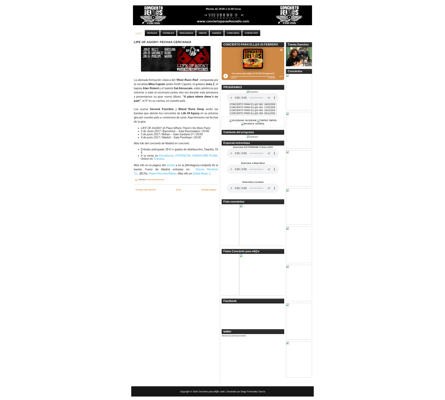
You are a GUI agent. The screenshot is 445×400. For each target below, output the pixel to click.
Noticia (161, 179)
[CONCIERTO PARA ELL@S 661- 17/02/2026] (253, 107)
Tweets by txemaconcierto (234, 335)
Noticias (152, 33)
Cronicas (168, 33)
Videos (203, 33)
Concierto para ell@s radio (211, 391)
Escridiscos (166, 155)
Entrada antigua (208, 189)
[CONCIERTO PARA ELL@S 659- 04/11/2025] (253, 113)
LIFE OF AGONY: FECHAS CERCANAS (162, 42)
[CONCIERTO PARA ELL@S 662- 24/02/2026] (253, 104)
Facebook (251, 120)
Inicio (138, 33)
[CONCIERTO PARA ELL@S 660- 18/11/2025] (253, 110)
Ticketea (158, 158)
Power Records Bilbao (162, 173)
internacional (152, 179)
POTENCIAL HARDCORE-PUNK (196, 155)
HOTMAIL (260, 124)
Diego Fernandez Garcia (253, 391)
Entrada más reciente (146, 189)
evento (171, 165)
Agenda (216, 33)
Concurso (233, 33)
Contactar (251, 33)
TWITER (273, 120)
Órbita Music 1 (202, 173)
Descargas (186, 33)
